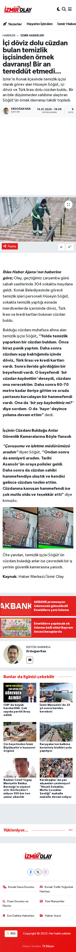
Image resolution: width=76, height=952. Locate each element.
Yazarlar (14, 24)
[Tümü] (71, 830)
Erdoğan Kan (36, 651)
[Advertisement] (38, 157)
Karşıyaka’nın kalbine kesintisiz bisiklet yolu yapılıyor (56, 748)
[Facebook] (30, 872)
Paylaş (12, 246)
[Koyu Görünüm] (58, 9)
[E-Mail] (29, 660)
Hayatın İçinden (40, 24)
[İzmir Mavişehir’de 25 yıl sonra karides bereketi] (56, 692)
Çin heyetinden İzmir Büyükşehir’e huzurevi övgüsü (19, 748)
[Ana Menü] (70, 9)
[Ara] (64, 9)
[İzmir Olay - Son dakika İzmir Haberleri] (18, 9)
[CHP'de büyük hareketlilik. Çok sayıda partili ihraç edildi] (19, 692)
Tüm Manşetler (54, 901)
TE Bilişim (48, 946)
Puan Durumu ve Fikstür (16, 903)
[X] (38, 872)
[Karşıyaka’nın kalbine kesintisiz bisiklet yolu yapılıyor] (56, 732)
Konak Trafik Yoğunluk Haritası (56, 889)
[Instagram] (45, 872)
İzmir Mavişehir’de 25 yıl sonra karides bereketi (55, 708)
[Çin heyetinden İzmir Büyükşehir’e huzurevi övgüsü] (19, 732)
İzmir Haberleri (32, 35)
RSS (13, 933)
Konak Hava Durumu (21, 887)
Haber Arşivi (53, 915)
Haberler (9, 35)
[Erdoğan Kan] (13, 654)
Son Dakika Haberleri (20, 915)
